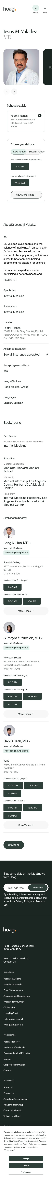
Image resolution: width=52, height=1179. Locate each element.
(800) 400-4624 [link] (12, 949)
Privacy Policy (23, 901)
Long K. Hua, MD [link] (15, 543)
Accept (26, 1159)
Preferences (26, 1172)
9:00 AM (32, 696)
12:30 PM (33, 785)
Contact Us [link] (9, 961)
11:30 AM (20, 183)
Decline (26, 1165)
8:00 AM (12, 696)
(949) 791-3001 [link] (11, 668)
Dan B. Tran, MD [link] (15, 741)
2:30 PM (19, 166)
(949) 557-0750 (38, 334)
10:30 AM (13, 785)
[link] (9, 9)
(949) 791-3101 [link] (11, 771)
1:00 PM (31, 601)
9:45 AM (12, 587)
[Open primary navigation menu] (45, 8)
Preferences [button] (9, 1150)
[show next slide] (14, 91)
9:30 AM (12, 682)
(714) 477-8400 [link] (11, 573)
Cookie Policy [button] (28, 1144)
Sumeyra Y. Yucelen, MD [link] (21, 638)
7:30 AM (12, 601)
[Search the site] (35, 8)
